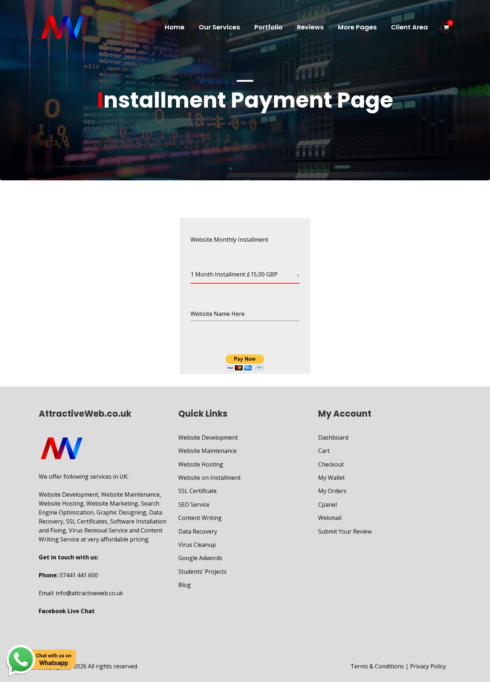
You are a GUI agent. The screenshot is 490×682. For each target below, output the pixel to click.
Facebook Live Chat (67, 611)
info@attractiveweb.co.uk (89, 593)
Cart (324, 451)
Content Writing (200, 518)
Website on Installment (209, 478)
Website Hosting (200, 464)
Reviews (310, 27)
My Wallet (331, 478)
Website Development (208, 437)
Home (174, 27)
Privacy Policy (428, 666)
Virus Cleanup (197, 545)
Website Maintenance (207, 451)
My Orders (332, 491)
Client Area (409, 27)
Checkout (331, 464)
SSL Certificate (197, 491)
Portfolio (268, 27)
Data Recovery (197, 531)
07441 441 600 (79, 575)
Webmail (329, 518)
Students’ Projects (202, 572)
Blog (184, 585)
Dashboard (333, 437)
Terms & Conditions (377, 666)
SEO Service (193, 504)
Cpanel (327, 504)
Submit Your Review (345, 531)
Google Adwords (200, 558)
